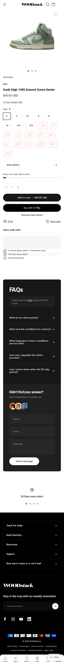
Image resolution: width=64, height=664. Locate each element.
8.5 (50, 134)
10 (29, 144)
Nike (5, 84)
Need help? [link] (55, 221)
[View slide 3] (34, 504)
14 (7, 125)
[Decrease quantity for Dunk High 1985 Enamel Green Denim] (6, 187)
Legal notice (48, 650)
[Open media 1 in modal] (55, 14)
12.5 (52, 144)
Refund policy (12, 646)
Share (10, 221)
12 (38, 116)
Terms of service (37, 646)
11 (16, 116)
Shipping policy (51, 646)
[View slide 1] (26, 504)
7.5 (29, 134)
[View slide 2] (30, 504)
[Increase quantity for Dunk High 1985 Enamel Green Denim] (18, 187)
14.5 (19, 125)
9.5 (17, 144)
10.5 (40, 144)
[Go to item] (28, 71)
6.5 (7, 134)
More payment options (32, 215)
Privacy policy (24, 646)
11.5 (27, 116)
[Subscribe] (55, 606)
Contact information (18, 650)
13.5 (8, 153)
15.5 (31, 125)
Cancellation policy (35, 650)
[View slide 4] (37, 504)
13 (49, 116)
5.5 (43, 125)
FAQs (29, 300)
